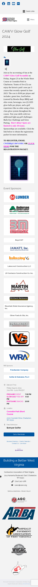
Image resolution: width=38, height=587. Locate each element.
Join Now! (23, 443)
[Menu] (28, 11)
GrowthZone (26, 584)
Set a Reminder (19, 434)
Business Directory (12, 441)
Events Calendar (25, 441)
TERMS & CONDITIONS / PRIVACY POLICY (19, 491)
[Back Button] (5, 57)
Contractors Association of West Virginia (19, 472)
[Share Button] (6, 69)
